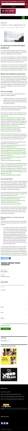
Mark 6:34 (23, 148)
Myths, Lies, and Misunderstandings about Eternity (11, 394)
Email (2, 312)
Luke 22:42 (19, 166)
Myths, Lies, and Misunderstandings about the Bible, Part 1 (12, 399)
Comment (3, 290)
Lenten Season (4, 22)
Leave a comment (21, 27)
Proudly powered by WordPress (6, 429)
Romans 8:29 (17, 198)
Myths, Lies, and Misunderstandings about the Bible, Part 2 (12, 396)
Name (2, 307)
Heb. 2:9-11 (23, 232)
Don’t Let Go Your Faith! (5, 391)
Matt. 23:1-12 (8, 158)
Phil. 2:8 (18, 129)
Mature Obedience (4, 271)
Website (2, 318)
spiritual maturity (5, 264)
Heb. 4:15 (23, 117)
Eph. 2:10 (4, 254)
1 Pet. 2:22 (5, 116)
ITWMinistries (12, 27)
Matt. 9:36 (14, 146)
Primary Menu (26, 17)
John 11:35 (3, 153)
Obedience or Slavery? (5, 275)
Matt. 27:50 (8, 173)
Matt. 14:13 (9, 155)
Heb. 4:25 (16, 143)
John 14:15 (24, 77)
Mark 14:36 (23, 168)
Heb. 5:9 (15, 195)
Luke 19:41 (3, 151)
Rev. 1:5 (16, 202)
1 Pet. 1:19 (15, 125)
